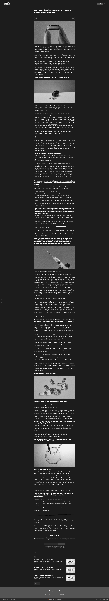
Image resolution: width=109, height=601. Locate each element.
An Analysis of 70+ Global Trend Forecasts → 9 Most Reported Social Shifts (48, 577)
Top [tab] (35, 556)
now (65, 116)
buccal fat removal (61, 166)
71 (48, 325)
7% (49, 69)
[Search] (92, 4)
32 (68, 324)
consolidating (50, 290)
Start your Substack (52, 599)
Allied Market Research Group (42, 342)
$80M (52, 145)
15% (36, 284)
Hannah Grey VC (67, 519)
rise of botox (48, 166)
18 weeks (61, 327)
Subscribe (100, 3)
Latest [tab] (38, 556)
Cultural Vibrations (65, 527)
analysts (39, 298)
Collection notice (13, 599)
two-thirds (40, 67)
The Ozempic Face (55, 165)
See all (36, 583)
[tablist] (37, 557)
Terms (9, 599)
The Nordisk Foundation (54, 365)
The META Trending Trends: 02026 (43, 575)
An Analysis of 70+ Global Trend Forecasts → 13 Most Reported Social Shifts (48, 569)
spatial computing (50, 530)
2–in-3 (61, 285)
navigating (69, 116)
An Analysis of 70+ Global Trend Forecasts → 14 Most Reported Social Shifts (48, 561)
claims (60, 276)
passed (41, 74)
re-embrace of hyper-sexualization (48, 171)
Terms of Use (60, 546)
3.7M (62, 348)
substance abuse (53, 302)
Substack (97, 599)
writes (46, 191)
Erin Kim (36, 334)
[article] (54, 562)
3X (63, 350)
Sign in (105, 3)
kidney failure (45, 304)
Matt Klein (36, 14)
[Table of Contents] (1, 300)
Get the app (59, 599)
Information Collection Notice (54, 547)
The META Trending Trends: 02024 (43, 560)
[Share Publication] (95, 4)
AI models (56, 178)
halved (61, 330)
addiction (43, 302)
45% (71, 57)
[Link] (32, 77)
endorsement (37, 63)
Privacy (6, 599)
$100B (39, 72)
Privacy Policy (63, 547)
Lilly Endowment (41, 367)
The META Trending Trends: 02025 (43, 567)
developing (54, 124)
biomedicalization (61, 226)
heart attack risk (64, 302)
